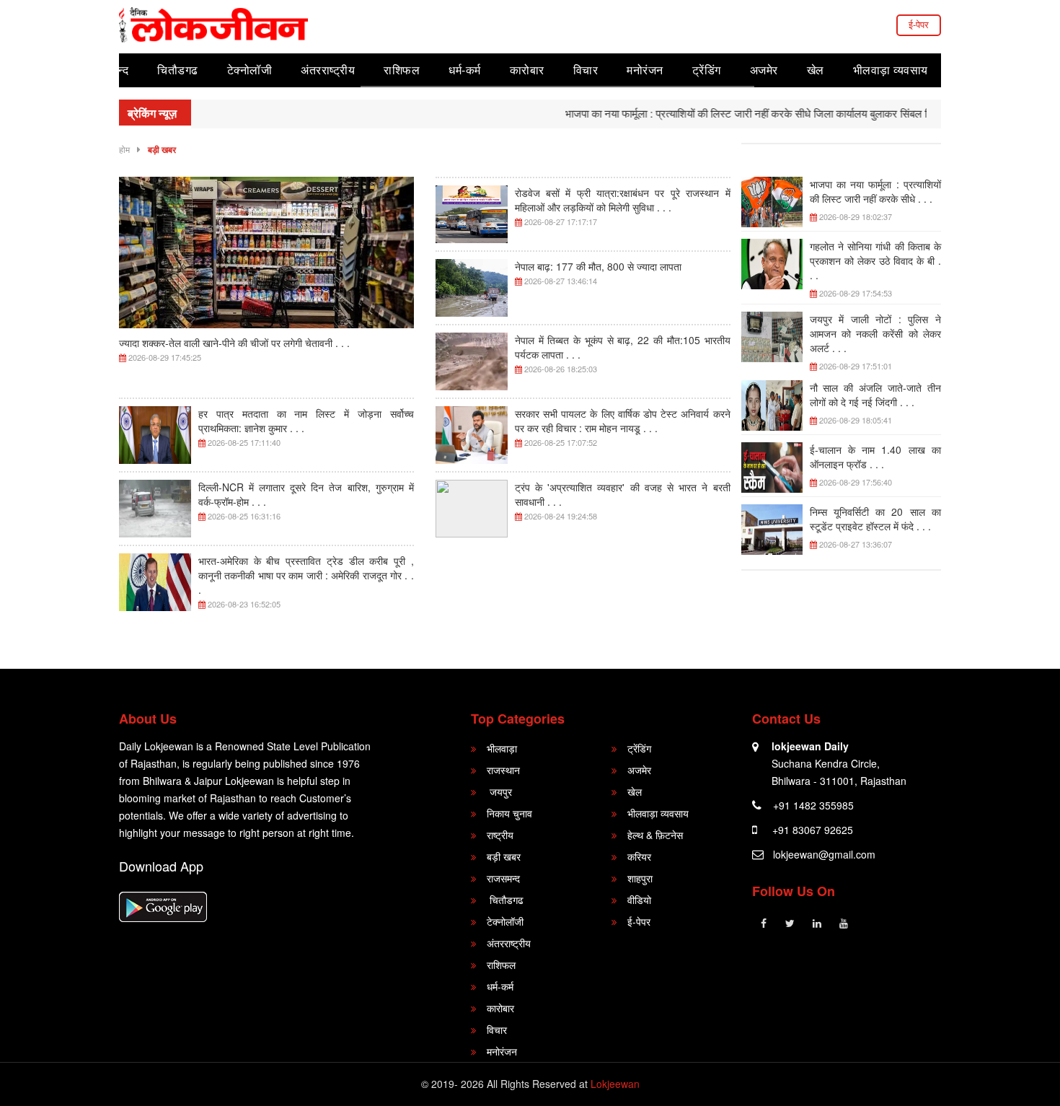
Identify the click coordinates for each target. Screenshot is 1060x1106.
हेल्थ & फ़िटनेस (655, 835)
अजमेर (764, 69)
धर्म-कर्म (465, 69)
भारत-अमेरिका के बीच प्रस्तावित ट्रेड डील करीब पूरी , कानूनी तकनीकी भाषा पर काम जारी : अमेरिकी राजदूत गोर (306, 575)
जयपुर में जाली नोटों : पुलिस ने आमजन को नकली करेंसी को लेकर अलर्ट (876, 333)
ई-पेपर (919, 24)
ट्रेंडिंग (706, 69)
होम (124, 149)
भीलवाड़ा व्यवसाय (890, 69)
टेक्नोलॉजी (250, 69)
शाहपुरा (640, 878)
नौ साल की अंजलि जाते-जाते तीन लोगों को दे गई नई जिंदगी (876, 394)
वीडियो (639, 899)
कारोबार (527, 69)
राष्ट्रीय (500, 835)
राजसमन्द (503, 878)
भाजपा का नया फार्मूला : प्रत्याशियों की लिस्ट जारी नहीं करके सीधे (876, 191)
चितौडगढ (177, 69)
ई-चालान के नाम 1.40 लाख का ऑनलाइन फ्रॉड (876, 456)
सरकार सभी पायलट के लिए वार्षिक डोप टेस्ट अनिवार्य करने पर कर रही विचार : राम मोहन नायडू (622, 420)
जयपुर (499, 791)
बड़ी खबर (162, 149)
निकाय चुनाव (509, 813)
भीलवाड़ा (502, 748)
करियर (639, 856)
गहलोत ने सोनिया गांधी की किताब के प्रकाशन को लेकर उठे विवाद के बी (876, 260)
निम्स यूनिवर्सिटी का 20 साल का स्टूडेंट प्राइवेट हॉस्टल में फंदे (876, 518)
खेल (815, 69)
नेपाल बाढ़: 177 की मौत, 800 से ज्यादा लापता (598, 266)
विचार (586, 69)
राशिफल (402, 69)
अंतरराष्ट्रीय (328, 69)
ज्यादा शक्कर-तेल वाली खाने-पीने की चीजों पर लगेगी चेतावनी (234, 342)
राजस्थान (503, 770)
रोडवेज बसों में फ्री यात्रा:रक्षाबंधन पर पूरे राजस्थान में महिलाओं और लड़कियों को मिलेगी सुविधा (622, 199)
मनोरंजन (645, 69)
